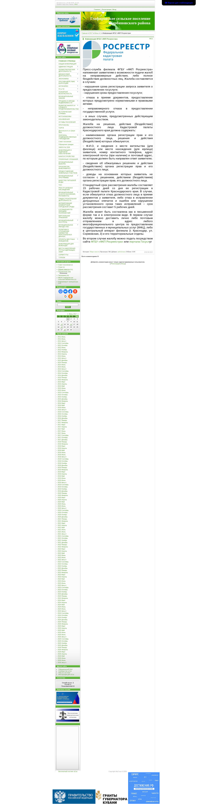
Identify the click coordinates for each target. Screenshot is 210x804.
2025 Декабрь (63, 645)
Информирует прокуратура (68, 282)
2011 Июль (61, 339)
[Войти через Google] (65, 296)
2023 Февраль (63, 572)
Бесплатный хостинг (65, 771)
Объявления (62, 272)
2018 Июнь (62, 452)
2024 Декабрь (63, 619)
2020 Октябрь (63, 512)
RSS (76, 4)
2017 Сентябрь (63, 435)
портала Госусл (139, 241)
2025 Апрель (62, 628)
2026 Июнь (62, 658)
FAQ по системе (64, 673)
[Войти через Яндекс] (75, 291)
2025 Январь (62, 622)
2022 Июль (62, 557)
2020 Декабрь (63, 517)
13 (61, 324)
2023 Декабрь (63, 594)
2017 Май (61, 429)
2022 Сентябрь (63, 562)
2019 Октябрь (63, 487)
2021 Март (61, 523)
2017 (91, 33)
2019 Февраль (63, 469)
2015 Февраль (63, 380)
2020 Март (61, 497)
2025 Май (61, 630)
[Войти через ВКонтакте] (65, 291)
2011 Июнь (61, 337)
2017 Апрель (62, 427)
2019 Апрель (62, 474)
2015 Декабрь (63, 399)
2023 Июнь (62, 581)
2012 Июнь (62, 347)
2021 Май (61, 527)
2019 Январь (62, 467)
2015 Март (61, 382)
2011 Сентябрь (63, 343)
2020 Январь (62, 493)
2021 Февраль (63, 521)
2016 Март (61, 403)
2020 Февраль (63, 495)
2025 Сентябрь (63, 639)
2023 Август (62, 585)
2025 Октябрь (63, 641)
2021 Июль (62, 532)
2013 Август (62, 358)
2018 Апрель (62, 448)
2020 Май (61, 502)
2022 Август (62, 559)
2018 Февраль (63, 444)
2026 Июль (62, 660)
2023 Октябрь (63, 589)
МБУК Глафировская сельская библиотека (66, 278)
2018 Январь (62, 442)
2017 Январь (62, 420)
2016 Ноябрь (62, 416)
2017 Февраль (63, 422)
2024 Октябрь (63, 615)
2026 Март (61, 652)
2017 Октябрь (63, 437)
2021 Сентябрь (63, 536)
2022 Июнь (62, 555)
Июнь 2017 (73, 314)
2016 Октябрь (63, 414)
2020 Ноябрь (62, 514)
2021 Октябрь (63, 538)
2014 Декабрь (63, 375)
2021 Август (62, 534)
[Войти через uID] (60, 291)
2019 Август (62, 482)
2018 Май (61, 450)
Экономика (62, 275)
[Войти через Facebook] (70, 291)
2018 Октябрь (63, 461)
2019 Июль (62, 480)
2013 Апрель (62, 354)
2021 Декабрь (63, 542)
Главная (97, 9)
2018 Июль (62, 454)
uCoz (75, 771)
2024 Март (61, 600)
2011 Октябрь (63, 345)
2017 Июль (62, 433)
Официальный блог (65, 669)
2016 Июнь (62, 407)
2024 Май (61, 604)
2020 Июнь (62, 504)
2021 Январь (62, 519)
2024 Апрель (62, 602)
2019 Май (61, 476)
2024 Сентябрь (63, 613)
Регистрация (106, 9)
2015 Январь (62, 377)
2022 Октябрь (63, 564)
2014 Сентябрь (63, 371)
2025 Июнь (62, 632)
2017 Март (61, 424)
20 (61, 327)
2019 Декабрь (63, 491)
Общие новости (64, 269)
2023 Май (61, 579)
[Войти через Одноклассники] (70, 296)
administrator (121, 252)
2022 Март (61, 549)
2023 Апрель (62, 577)
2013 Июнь (62, 356)
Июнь (96, 33)
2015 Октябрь (63, 395)
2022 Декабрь (63, 568)
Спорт (60, 267)
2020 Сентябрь (63, 510)
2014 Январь (62, 362)
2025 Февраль (63, 624)
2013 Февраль (63, 352)
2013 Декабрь (63, 360)
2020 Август (62, 508)
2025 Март (61, 626)
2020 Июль (62, 506)
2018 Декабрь (63, 465)
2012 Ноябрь (62, 350)
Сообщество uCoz (65, 671)
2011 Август (62, 341)
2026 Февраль (63, 649)
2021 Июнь (62, 529)
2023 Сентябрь (63, 587)
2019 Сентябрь (63, 484)
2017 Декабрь (63, 439)
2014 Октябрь (63, 373)
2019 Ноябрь (62, 489)
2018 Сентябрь (63, 459)
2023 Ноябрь (62, 592)
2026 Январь (62, 647)
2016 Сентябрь (63, 412)
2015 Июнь (62, 388)
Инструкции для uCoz (66, 674)
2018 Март (61, 446)
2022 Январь (62, 544)
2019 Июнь (62, 478)
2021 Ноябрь (62, 540)
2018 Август (62, 457)
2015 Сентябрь (63, 392)
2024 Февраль (63, 598)
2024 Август (62, 611)
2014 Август (62, 369)
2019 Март (61, 472)
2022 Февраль (63, 547)
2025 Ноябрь (62, 643)
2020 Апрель (62, 499)
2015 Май (61, 386)
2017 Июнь (62, 431)
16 (71, 324)
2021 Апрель (62, 525)
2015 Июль (62, 390)
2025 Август (62, 637)
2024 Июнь (62, 607)
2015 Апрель (62, 384)
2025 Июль (62, 634)
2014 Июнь (62, 365)
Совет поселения (64, 265)
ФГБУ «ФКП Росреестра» (107, 241)
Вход (114, 9)
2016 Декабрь (63, 418)
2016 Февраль (63, 401)
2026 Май (61, 656)
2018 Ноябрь (62, 463)
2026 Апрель (62, 654)
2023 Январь (62, 570)
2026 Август (62, 662)
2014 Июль (62, 367)
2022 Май (61, 553)
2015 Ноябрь (62, 397)
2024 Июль (62, 609)
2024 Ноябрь (62, 617)
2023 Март (61, 574)
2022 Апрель (62, 551)
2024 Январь (62, 596)
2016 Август (62, 409)
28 (65, 330)
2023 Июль (62, 583)
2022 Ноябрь (62, 566)
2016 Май (61, 405)
